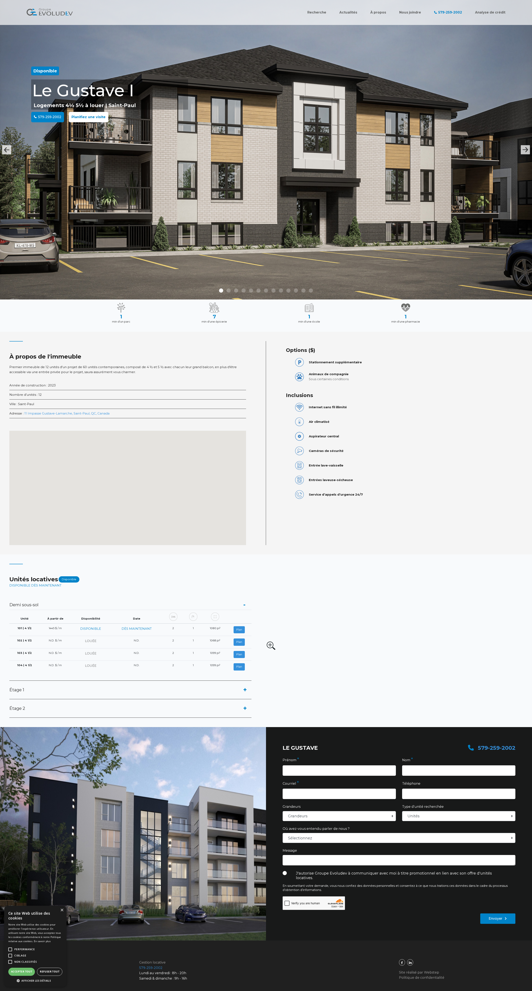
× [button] (61, 910)
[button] (35, 981)
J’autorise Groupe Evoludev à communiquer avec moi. (266, 521)
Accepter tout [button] (21, 971)
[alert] (35, 946)
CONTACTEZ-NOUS (266, 556)
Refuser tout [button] (49, 971)
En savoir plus (42, 941)
